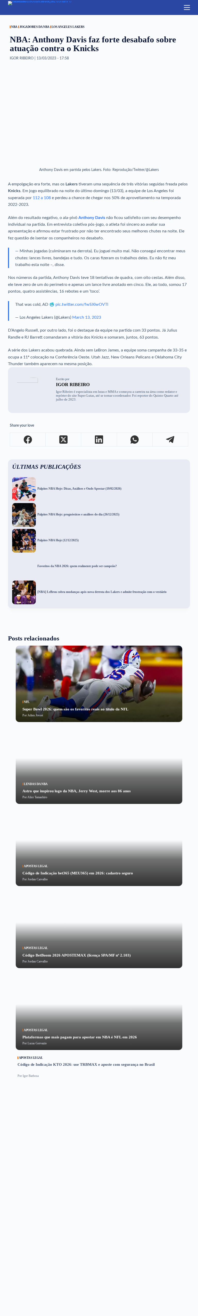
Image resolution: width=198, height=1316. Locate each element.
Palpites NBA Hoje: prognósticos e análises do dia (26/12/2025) (78, 514)
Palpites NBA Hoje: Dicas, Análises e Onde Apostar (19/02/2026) (79, 488)
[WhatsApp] (135, 440)
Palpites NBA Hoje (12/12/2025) (58, 540)
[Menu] (187, 7)
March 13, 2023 (86, 317)
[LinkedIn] (99, 440)
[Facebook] (28, 440)
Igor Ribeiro (73, 384)
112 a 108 (42, 198)
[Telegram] (170, 440)
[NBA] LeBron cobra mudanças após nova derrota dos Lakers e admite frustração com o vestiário (102, 592)
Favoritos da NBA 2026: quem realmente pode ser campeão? (77, 566)
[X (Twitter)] (63, 440)
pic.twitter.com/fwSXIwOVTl (81, 304)
